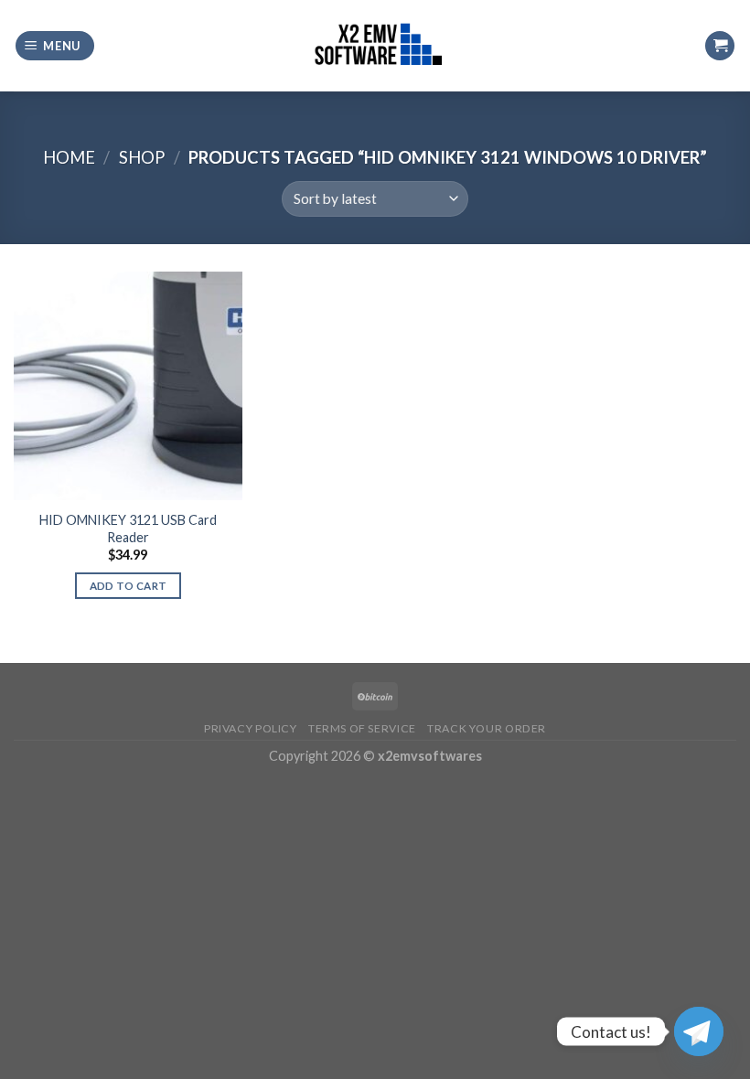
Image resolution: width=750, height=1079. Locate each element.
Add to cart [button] (128, 586)
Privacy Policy (250, 728)
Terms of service (362, 728)
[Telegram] (698, 1031)
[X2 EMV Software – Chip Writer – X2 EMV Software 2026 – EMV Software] (375, 45)
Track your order (486, 728)
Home (69, 157)
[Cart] (719, 46)
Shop (142, 157)
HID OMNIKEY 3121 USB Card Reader (128, 528)
